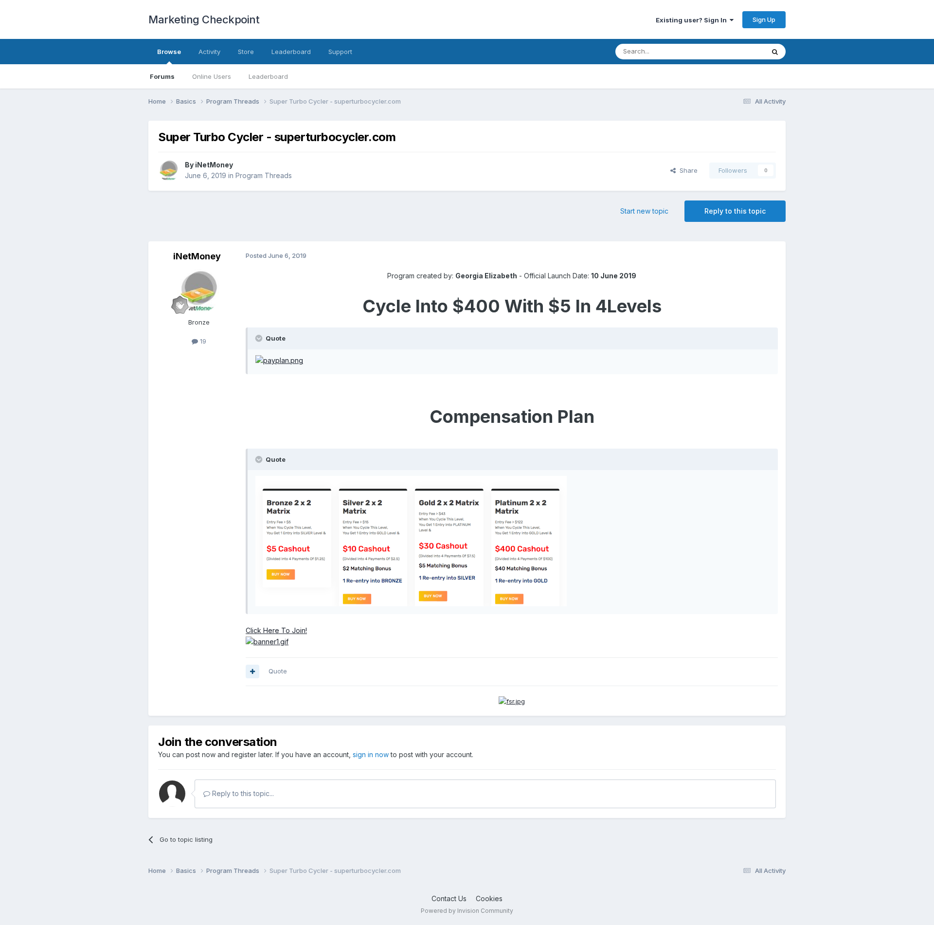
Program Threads (263, 175)
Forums (162, 76)
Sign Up (764, 19)
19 (202, 341)
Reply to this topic (735, 211)
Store (246, 51)
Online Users (211, 76)
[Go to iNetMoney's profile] (169, 170)
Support (340, 51)
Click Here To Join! (276, 630)
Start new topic (644, 211)
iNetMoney (214, 165)
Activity (209, 51)
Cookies (489, 898)
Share (687, 170)
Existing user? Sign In (693, 20)
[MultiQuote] (252, 671)
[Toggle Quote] (259, 338)
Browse (169, 51)
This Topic (735, 51)
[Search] (775, 51)
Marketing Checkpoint (203, 19)
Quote (278, 671)
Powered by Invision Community (467, 910)
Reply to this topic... (242, 793)
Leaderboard (268, 76)
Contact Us (449, 898)
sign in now (371, 754)
